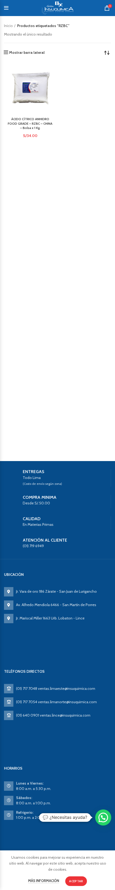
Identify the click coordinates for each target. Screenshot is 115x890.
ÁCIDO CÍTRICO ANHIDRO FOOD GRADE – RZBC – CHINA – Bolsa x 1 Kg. (30, 123)
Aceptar (76, 881)
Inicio (8, 25)
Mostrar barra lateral (27, 52)
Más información (43, 880)
